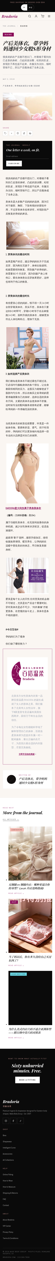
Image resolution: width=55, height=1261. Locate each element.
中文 (30, 7)
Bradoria (10, 16)
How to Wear (8, 1180)
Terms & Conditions (10, 1238)
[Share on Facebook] (24, 133)
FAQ (4, 1199)
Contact (6, 1205)
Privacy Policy (8, 1232)
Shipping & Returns (10, 1193)
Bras (4, 1135)
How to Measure (9, 1187)
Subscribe (14, 163)
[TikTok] (20, 1121)
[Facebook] (13, 1121)
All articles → (11, 819)
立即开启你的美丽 (27, 754)
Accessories (7, 1154)
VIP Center (7, 1226)
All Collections (8, 1160)
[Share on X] (11, 133)
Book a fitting (27, 1080)
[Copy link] (5, 133)
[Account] (36, 16)
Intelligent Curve (9, 1147)
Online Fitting (8, 1174)
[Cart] (42, 16)
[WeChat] (30, 133)
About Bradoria (8, 1220)
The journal (9, 26)
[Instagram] (6, 1121)
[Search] (30, 16)
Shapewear (7, 1141)
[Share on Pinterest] (17, 133)
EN (24, 7)
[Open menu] (49, 16)
